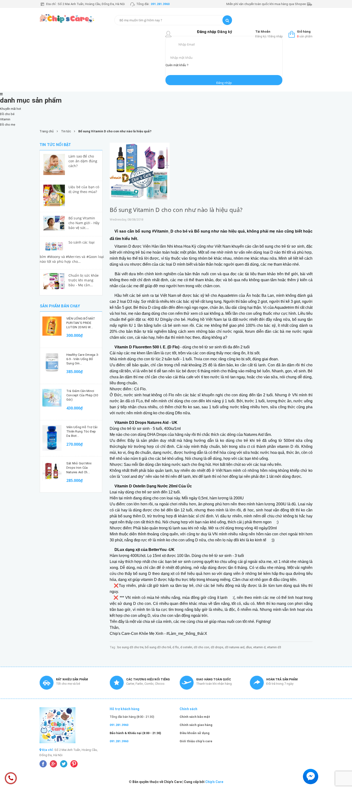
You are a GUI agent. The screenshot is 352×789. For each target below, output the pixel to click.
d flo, (176, 647)
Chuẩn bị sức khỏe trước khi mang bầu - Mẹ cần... (83, 280)
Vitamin (5, 119)
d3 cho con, (202, 647)
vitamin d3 (274, 647)
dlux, (249, 647)
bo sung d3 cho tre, (131, 647)
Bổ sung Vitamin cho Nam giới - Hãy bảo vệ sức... (84, 223)
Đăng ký (224, 31)
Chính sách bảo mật (195, 717)
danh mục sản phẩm (31, 100)
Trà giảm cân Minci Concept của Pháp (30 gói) (82, 395)
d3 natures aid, (235, 647)
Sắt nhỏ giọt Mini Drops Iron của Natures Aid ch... (78, 468)
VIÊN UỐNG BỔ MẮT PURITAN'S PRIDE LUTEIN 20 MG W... (80, 323)
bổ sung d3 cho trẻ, (158, 647)
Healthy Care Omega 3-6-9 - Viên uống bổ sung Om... (82, 359)
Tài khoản (262, 31)
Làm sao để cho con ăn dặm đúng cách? (82, 161)
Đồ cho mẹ (7, 124)
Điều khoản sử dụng (195, 733)
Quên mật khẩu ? (176, 65)
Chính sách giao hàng (196, 725)
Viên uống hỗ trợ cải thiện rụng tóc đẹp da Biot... (81, 431)
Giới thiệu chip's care (196, 741)
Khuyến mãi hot (10, 109)
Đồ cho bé (7, 114)
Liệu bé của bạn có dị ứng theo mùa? (83, 189)
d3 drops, (218, 647)
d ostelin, (187, 647)
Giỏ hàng (304, 31)
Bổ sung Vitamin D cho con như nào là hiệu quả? (176, 210)
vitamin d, (260, 647)
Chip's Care (214, 782)
